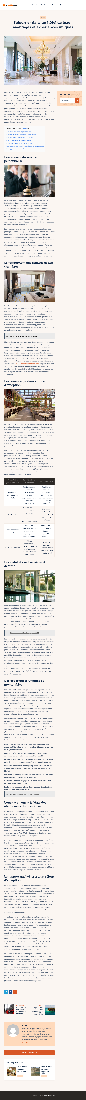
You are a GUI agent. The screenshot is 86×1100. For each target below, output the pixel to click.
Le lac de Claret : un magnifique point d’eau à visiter (46, 1069)
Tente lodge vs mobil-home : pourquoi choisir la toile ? (22, 1069)
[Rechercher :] (69, 101)
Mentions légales (49, 1096)
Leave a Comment (28, 1052)
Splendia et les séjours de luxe (27, 363)
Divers (43, 17)
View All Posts (26, 1043)
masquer (25, 128)
